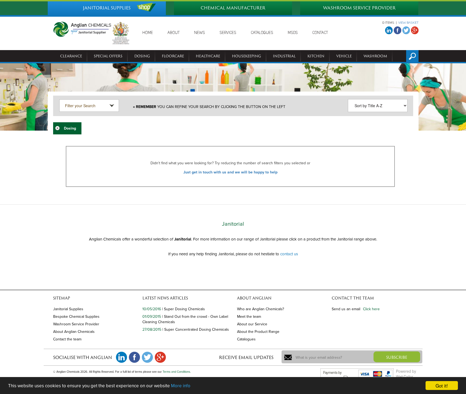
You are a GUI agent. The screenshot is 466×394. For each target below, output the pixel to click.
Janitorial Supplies (68, 309)
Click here (371, 309)
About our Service (252, 324)
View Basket (408, 23)
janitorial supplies (107, 8)
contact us (289, 254)
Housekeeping (246, 56)
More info (180, 386)
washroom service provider (359, 8)
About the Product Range (258, 331)
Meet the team (249, 316)
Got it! (442, 385)
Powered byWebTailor (406, 373)
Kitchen (315, 56)
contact (320, 33)
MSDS (293, 33)
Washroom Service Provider (76, 324)
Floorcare (173, 56)
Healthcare (208, 56)
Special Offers (108, 56)
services (228, 33)
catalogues (262, 33)
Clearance (71, 56)
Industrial (284, 56)
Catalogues (246, 339)
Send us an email (346, 309)
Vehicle (344, 56)
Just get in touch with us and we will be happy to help (230, 172)
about (173, 33)
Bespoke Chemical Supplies (76, 316)
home (147, 33)
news (199, 33)
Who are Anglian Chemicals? (260, 309)
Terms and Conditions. (177, 372)
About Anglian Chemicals (74, 331)
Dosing (142, 56)
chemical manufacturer (233, 8)
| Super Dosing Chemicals (183, 309)
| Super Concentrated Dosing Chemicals (195, 329)
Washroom (375, 56)
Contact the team (67, 339)
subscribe (396, 357)
